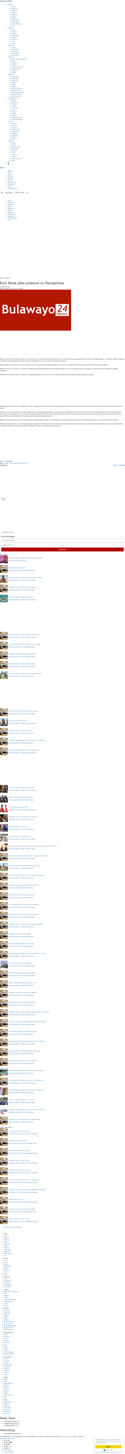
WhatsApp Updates (18, 92)
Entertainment (12, 98)
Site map (6, 1406)
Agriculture (15, 22)
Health (14, 16)
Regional (14, 8)
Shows (14, 114)
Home (11, 171)
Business (11, 45)
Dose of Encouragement (19, 59)
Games (14, 106)
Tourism (14, 155)
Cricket (14, 34)
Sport (13, 145)
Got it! (108, 1447)
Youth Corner (16, 90)
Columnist (15, 76)
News (10, 4)
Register (122, 465)
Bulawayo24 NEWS (6, 1)
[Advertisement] (62, 236)
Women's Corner (17, 88)
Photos (14, 73)
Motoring (14, 149)
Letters (14, 82)
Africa (13, 12)
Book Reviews (16, 96)
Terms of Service (67, 1436)
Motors (14, 123)
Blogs (13, 84)
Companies (15, 49)
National (14, 10)
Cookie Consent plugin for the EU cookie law (108, 1450)
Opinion (10, 75)
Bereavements (16, 94)
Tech (9, 121)
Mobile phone (16, 129)
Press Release (16, 24)
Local (13, 6)
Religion (14, 18)
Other (13, 43)
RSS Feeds (7, 1408)
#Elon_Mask (10, 463)
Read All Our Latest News (13, 1227)
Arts (13, 110)
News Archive (8, 1402)
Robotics (14, 135)
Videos (10, 141)
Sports (10, 28)
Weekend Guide (17, 119)
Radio (13, 112)
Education (15, 14)
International (15, 20)
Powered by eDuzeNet (7, 1438)
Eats (13, 61)
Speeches (15, 80)
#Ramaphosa (18, 463)
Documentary (16, 158)
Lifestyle (10, 57)
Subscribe (62, 549)
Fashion (14, 63)
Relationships (16, 69)
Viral (13, 160)
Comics (14, 71)
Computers (15, 131)
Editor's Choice (19, 193)
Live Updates (9, 532)
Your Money (15, 55)
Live (13, 26)
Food (13, 153)
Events (14, 116)
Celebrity (14, 102)
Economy (14, 51)
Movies (14, 104)
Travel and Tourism (18, 67)
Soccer (14, 32)
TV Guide (15, 108)
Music (13, 100)
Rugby (14, 37)
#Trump (25, 463)
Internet (14, 127)
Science (14, 137)
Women (14, 151)
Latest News (9, 193)
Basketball (15, 35)
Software (14, 133)
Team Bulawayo (17, 117)
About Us (7, 1409)
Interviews (15, 78)
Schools (14, 39)
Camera (14, 125)
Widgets (6, 1404)
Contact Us (7, 1411)
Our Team (7, 1413)
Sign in (115, 465)
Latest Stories (12, 189)
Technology (11, 185)
